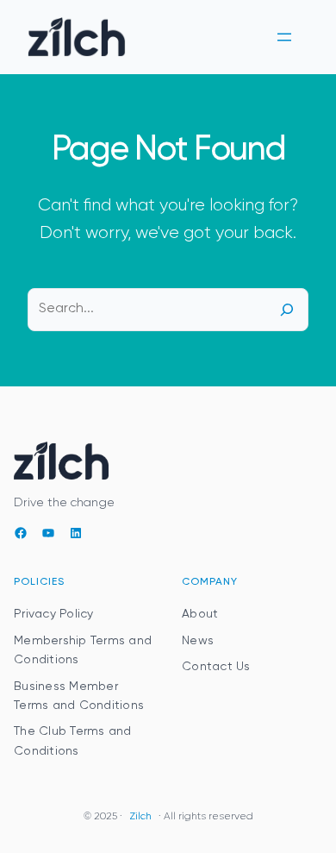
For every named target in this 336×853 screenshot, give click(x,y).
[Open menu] (284, 37)
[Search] (287, 309)
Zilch (140, 817)
